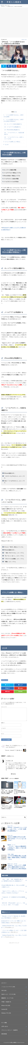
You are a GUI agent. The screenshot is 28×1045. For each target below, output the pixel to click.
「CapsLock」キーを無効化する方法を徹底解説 (13, 897)
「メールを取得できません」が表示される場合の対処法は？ (13, 120)
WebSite (14, 774)
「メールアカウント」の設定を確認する (14, 133)
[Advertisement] (14, 22)
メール (3, 728)
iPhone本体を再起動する (12, 129)
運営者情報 (4, 1033)
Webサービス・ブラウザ (8, 994)
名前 (2, 722)
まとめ (6, 144)
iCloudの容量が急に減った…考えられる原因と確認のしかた (13, 886)
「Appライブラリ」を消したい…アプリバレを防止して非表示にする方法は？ (13, 891)
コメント (3, 706)
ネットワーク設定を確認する (13, 124)
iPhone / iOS (5, 680)
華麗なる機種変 (13, 1042)
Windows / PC (6, 1013)
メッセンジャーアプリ (8, 986)
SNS (3, 990)
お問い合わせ (4, 1026)
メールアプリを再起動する (12, 127)
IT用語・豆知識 (6, 1001)
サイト (2, 733)
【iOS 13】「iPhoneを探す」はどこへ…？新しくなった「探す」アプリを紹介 (13, 903)
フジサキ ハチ (9, 760)
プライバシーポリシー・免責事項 (9, 1030)
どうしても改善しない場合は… (12, 141)
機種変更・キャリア (7, 998)
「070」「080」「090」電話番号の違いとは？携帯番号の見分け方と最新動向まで (12, 880)
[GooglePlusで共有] (19, 66)
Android (4, 1009)
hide (15, 111)
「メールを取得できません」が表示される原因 (13, 115)
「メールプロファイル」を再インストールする (14, 138)
